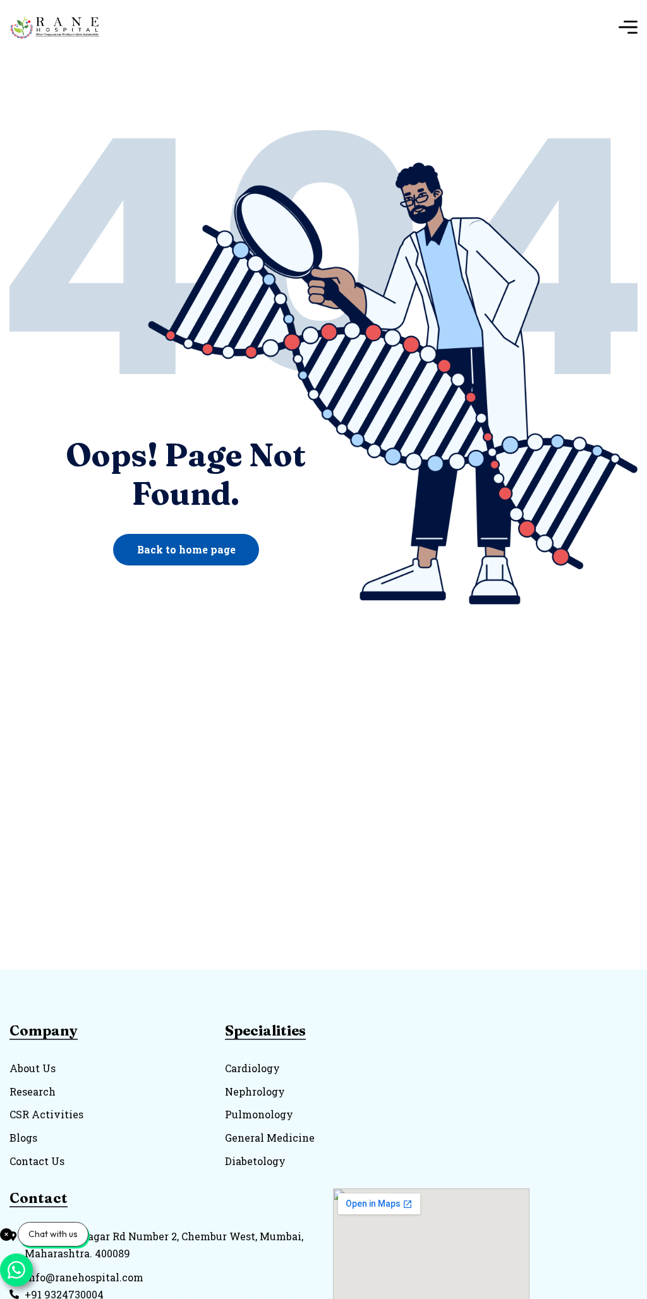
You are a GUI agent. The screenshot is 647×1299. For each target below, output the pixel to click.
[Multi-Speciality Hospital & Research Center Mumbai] (59, 26)
